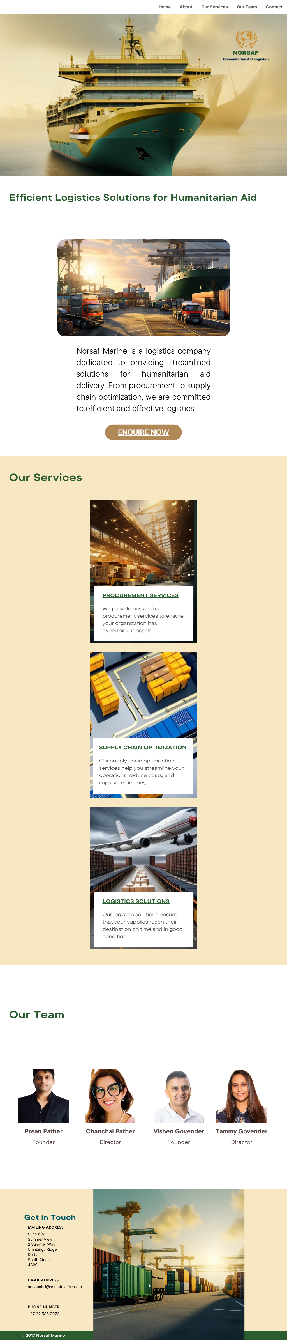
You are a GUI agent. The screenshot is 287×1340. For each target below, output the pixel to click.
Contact (274, 7)
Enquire (134, 432)
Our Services (214, 7)
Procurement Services (140, 595)
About (186, 7)
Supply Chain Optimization (143, 747)
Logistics (118, 901)
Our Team (247, 7)
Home (165, 7)
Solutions (152, 901)
